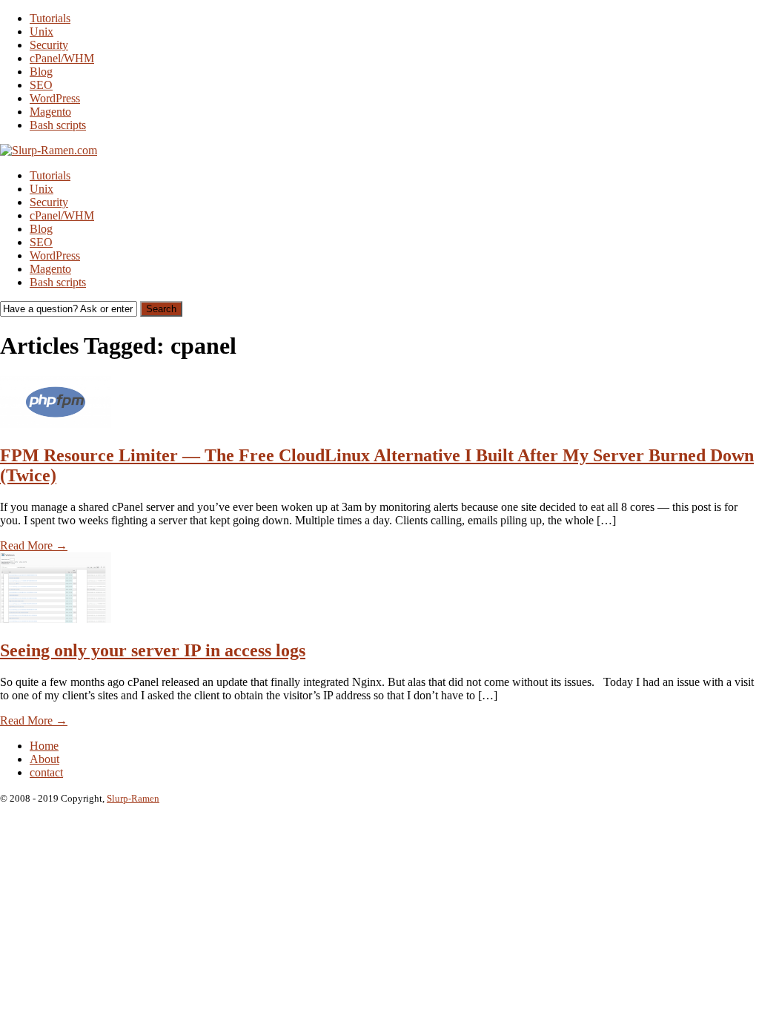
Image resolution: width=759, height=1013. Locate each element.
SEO (41, 85)
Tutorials (50, 18)
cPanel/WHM (62, 58)
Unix (41, 31)
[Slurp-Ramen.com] (48, 150)
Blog (41, 71)
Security (49, 45)
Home (44, 745)
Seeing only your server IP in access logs (152, 650)
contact (46, 772)
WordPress (55, 98)
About (44, 759)
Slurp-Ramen (133, 798)
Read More (33, 545)
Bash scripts (58, 125)
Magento (50, 111)
